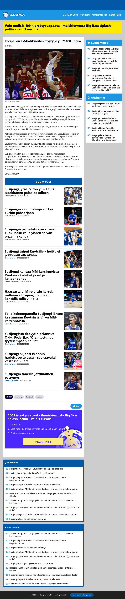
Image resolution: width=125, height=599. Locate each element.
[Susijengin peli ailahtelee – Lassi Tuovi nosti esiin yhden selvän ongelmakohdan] (72, 236)
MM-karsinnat (70, 15)
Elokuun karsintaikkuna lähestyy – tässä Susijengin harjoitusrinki (39, 583)
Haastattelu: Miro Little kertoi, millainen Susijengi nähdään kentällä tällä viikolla (29, 295)
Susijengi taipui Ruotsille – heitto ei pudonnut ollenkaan (32, 253)
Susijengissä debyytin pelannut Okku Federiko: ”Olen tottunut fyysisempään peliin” (29, 337)
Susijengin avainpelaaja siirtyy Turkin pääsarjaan (29, 211)
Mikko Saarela (10, 195)
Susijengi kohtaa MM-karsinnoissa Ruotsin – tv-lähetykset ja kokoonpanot (32, 275)
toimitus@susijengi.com (82, 595)
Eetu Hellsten (10, 216)
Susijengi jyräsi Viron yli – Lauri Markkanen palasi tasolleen (29, 191)
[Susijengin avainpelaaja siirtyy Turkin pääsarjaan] (72, 216)
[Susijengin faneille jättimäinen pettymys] (72, 381)
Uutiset (39, 397)
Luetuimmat (13, 527)
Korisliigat (115, 15)
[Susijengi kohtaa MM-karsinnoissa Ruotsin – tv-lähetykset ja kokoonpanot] (72, 279)
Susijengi (85, 15)
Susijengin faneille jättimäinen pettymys (29, 376)
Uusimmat (12, 462)
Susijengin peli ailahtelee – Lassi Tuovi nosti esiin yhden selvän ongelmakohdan (30, 233)
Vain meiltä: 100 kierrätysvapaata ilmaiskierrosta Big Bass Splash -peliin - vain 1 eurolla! (59, 27)
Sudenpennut (99, 15)
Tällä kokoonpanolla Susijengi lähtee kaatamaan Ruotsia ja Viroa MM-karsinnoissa (34, 317)
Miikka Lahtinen (11, 282)
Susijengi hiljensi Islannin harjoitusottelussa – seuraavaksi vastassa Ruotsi (30, 357)
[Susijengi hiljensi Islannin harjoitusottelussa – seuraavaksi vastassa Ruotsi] (72, 361)
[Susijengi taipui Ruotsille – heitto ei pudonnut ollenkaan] (73, 259)
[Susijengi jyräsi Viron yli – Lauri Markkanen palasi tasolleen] (73, 196)
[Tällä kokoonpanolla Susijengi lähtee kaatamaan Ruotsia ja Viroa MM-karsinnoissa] (72, 321)
